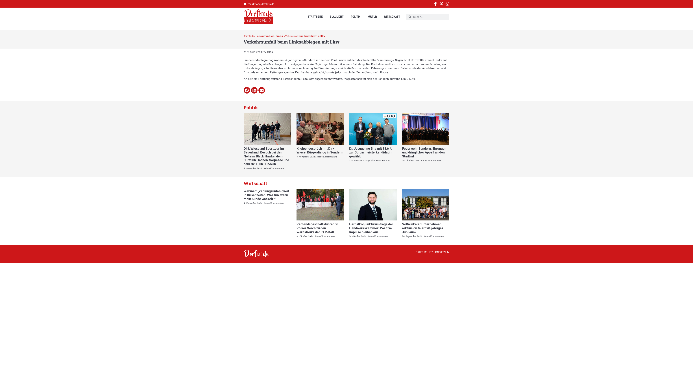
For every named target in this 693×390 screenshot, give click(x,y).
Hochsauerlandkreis (265, 36)
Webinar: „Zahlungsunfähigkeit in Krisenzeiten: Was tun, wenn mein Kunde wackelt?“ (266, 195)
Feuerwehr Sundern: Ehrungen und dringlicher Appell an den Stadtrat (424, 152)
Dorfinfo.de (249, 36)
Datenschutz (424, 252)
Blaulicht (337, 16)
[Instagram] (447, 4)
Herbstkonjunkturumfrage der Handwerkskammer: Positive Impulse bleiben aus (371, 228)
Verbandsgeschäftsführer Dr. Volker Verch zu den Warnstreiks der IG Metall (318, 228)
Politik (355, 16)
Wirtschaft (392, 16)
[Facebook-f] (435, 4)
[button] (247, 90)
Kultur (372, 16)
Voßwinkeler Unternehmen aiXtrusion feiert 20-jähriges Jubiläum (422, 228)
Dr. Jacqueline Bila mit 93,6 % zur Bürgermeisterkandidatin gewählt (370, 152)
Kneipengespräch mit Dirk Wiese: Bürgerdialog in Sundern (320, 150)
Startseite (315, 16)
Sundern (279, 36)
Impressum (442, 252)
